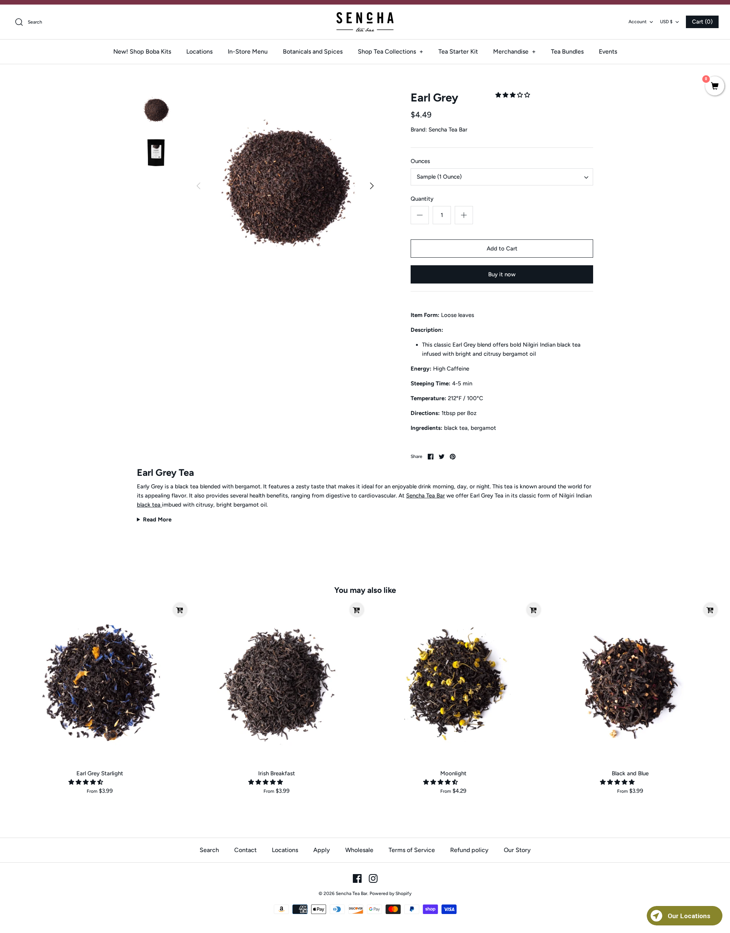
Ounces (420, 161)
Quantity (422, 198)
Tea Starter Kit (458, 51)
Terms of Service (412, 850)
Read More (157, 519)
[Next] (371, 185)
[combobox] (502, 176)
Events (608, 51)
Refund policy (469, 850)
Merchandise (514, 51)
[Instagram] (373, 878)
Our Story (517, 850)
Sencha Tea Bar (447, 129)
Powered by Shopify (390, 893)
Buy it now (502, 274)
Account (637, 21)
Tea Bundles (567, 51)
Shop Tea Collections (390, 51)
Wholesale (359, 850)
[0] (714, 86)
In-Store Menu (248, 51)
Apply (321, 850)
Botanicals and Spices (313, 51)
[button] (513, 95)
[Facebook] (357, 878)
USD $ (666, 21)
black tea (149, 504)
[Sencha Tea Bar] (365, 22)
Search (209, 850)
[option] (285, 186)
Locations (199, 51)
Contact (245, 850)
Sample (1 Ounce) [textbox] (439, 176)
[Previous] (198, 185)
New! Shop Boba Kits (142, 51)
